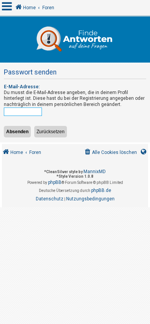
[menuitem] (110, 152)
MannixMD (94, 171)
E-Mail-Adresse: (22, 86)
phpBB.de (101, 190)
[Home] (75, 39)
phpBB (55, 182)
